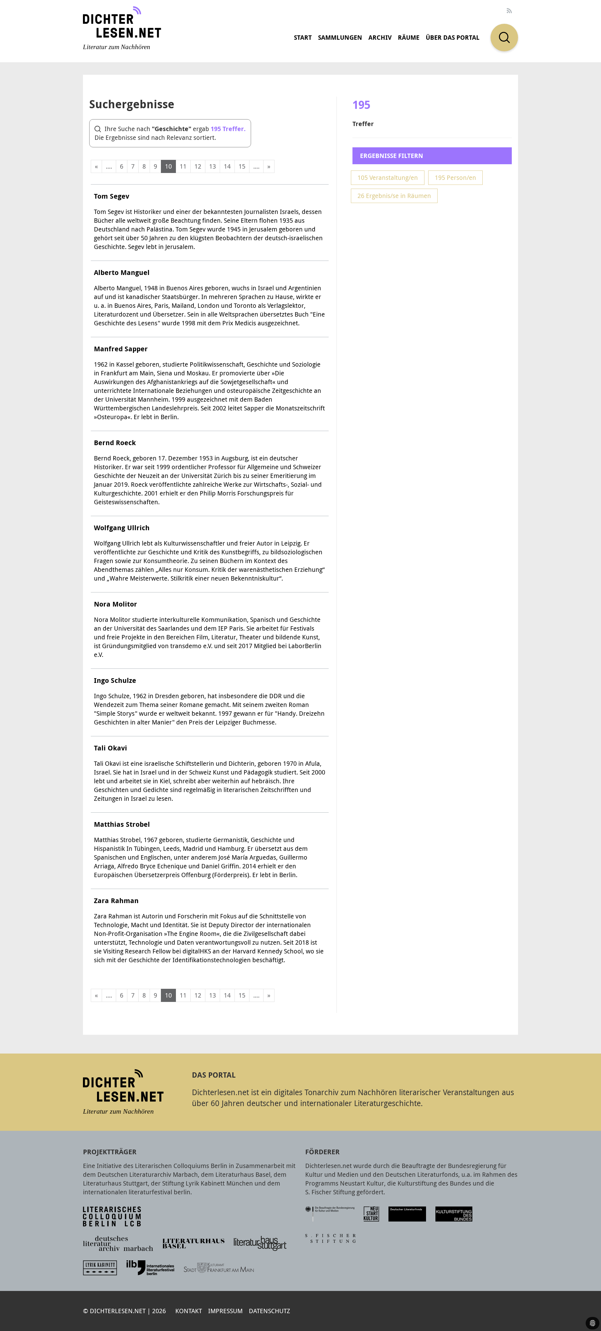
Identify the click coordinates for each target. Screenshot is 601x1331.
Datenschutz (269, 1311)
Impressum (225, 1311)
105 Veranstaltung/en (387, 177)
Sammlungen (340, 37)
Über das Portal (453, 37)
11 (183, 166)
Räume (408, 37)
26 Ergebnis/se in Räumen (394, 195)
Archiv (380, 37)
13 (212, 166)
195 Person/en (455, 177)
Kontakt (188, 1311)
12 (197, 166)
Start (303, 37)
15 (242, 166)
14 (227, 166)
